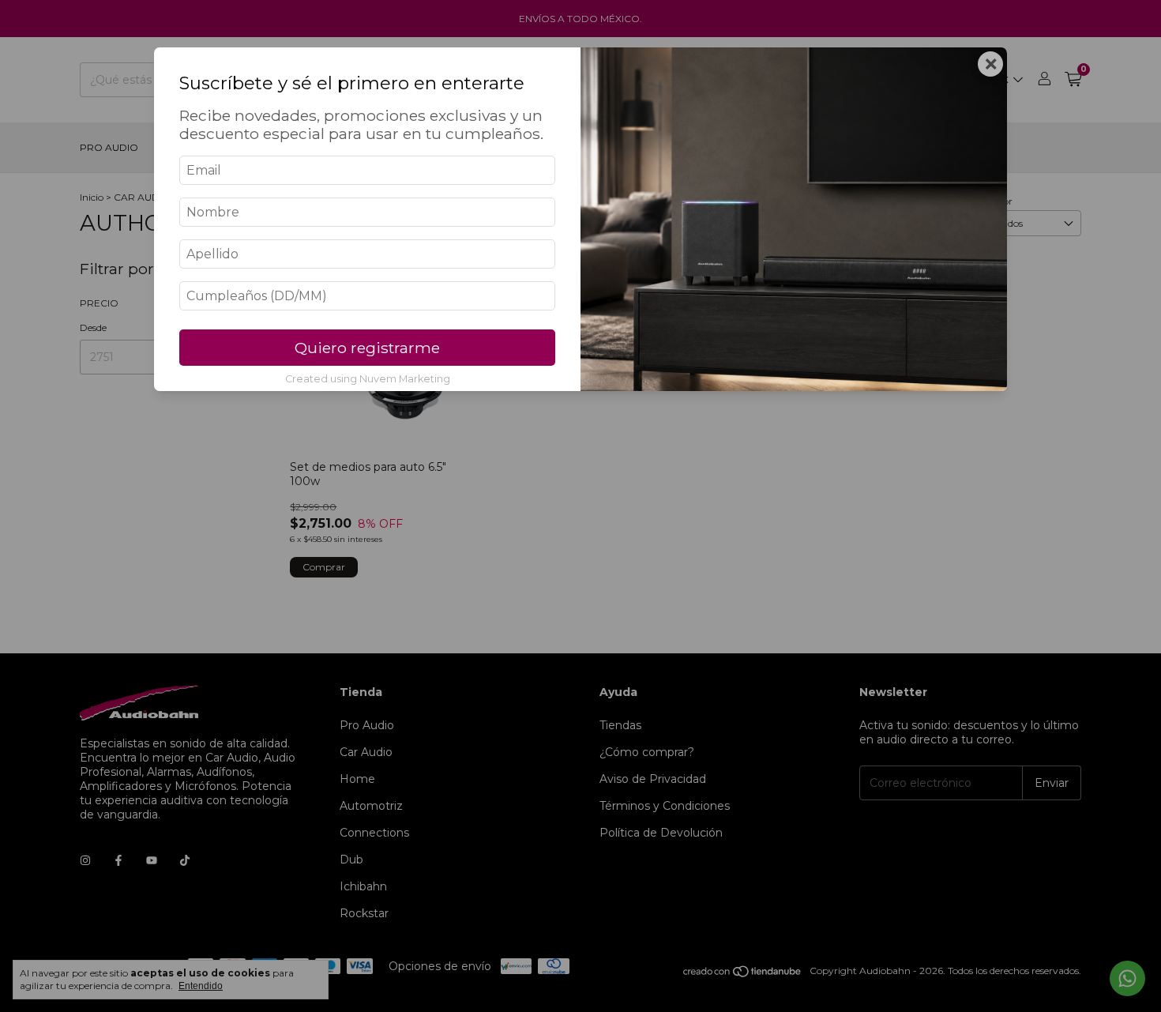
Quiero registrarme (367, 347)
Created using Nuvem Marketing (367, 379)
